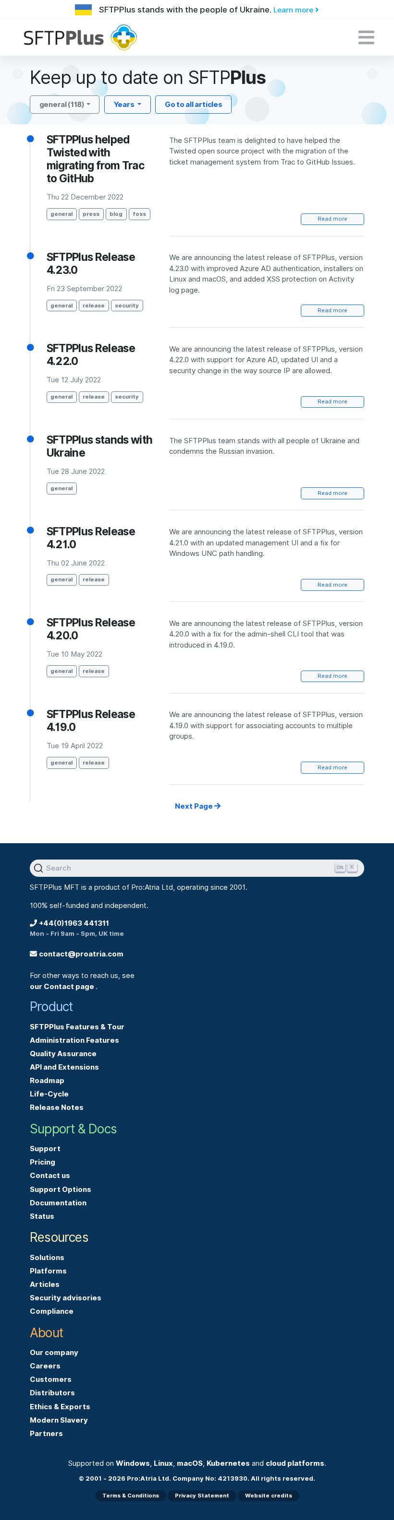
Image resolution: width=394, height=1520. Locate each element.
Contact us (50, 1175)
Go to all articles (193, 104)
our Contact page (63, 986)
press (91, 214)
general (61, 214)
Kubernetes (228, 1463)
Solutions (47, 1257)
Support (45, 1148)
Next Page (194, 806)
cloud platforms (295, 1463)
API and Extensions (64, 1067)
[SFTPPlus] (137, 37)
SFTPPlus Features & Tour (77, 1027)
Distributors (52, 1393)
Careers (45, 1366)
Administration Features (74, 1040)
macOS (190, 1463)
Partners (46, 1433)
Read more (332, 218)
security (127, 305)
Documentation (58, 1203)
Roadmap (47, 1080)
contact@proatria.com (81, 954)
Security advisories (65, 1298)
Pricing (42, 1162)
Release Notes (57, 1107)
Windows (133, 1463)
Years (124, 104)
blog (116, 214)
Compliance (52, 1311)
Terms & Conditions (130, 1495)
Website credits (268, 1495)
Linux (163, 1463)
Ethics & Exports (60, 1406)
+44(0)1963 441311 (74, 923)
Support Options (60, 1189)
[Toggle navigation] (366, 37)
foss (139, 214)
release (94, 305)
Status (42, 1216)
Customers (51, 1379)
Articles (45, 1284)
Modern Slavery (59, 1420)
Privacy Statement (202, 1495)
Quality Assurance (63, 1053)
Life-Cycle (49, 1094)
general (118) (62, 104)
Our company (54, 1352)
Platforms (48, 1271)
